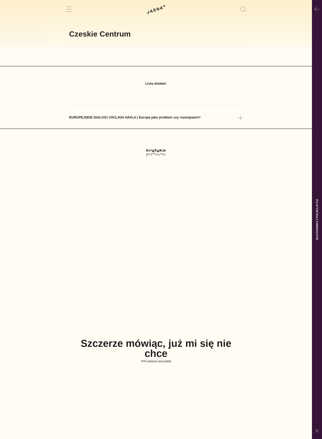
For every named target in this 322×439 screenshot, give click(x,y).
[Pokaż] (240, 117)
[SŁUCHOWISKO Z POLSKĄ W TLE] (316, 9)
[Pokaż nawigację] (68, 9)
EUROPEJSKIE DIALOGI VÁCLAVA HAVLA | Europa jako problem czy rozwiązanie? (135, 117)
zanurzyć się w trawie (159, 361)
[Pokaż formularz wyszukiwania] (243, 9)
